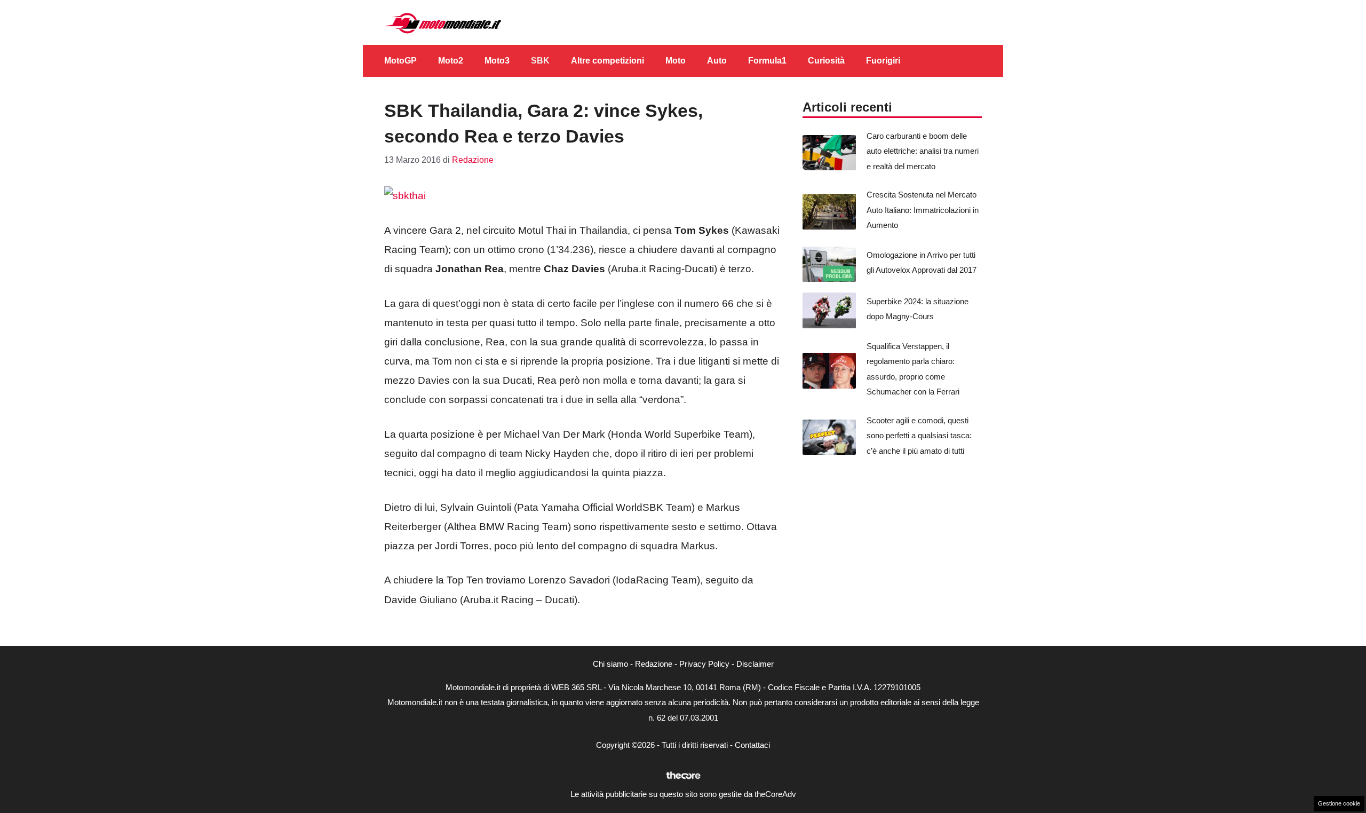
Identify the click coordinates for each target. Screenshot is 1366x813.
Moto (675, 60)
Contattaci (752, 744)
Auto (717, 60)
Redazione (653, 663)
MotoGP (400, 60)
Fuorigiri (883, 60)
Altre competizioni (607, 60)
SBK (540, 60)
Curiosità (826, 60)
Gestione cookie (1339, 803)
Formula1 (767, 60)
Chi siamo (610, 663)
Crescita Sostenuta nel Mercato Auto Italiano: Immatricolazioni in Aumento (923, 210)
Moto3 (497, 60)
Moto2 (450, 60)
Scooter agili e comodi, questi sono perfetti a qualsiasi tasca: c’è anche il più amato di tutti (919, 435)
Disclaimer (755, 663)
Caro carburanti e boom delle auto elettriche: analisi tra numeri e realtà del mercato (923, 151)
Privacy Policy (704, 663)
